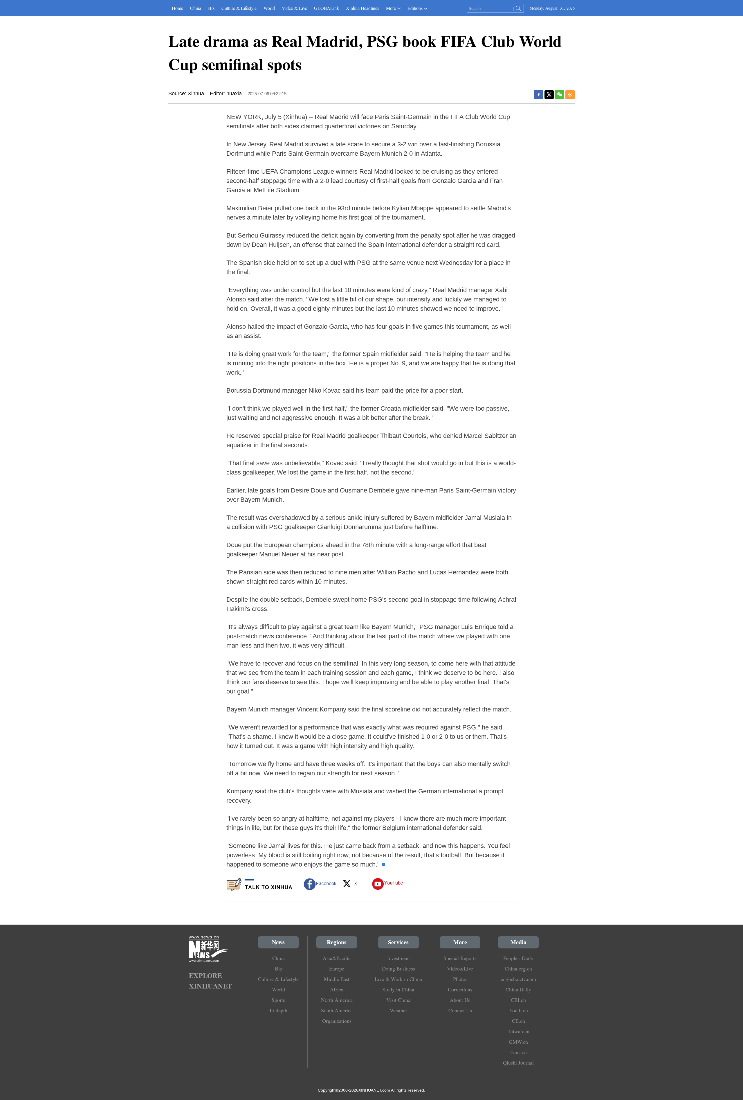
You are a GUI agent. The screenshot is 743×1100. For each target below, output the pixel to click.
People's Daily (518, 958)
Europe (336, 968)
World (269, 8)
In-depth (278, 1010)
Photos (460, 978)
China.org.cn (518, 968)
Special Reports (460, 958)
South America (337, 1010)
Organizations (336, 1020)
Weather (398, 1010)
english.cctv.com (518, 978)
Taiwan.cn (518, 1031)
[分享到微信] (559, 94)
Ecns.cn (518, 1052)
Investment (398, 958)
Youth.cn (518, 1010)
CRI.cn (518, 999)
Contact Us (460, 1010)
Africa (336, 989)
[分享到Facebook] (538, 94)
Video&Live (460, 968)
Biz (211, 8)
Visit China (398, 999)
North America (337, 999)
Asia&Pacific (337, 958)
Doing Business (398, 968)
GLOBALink (326, 8)
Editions (415, 8)
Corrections (460, 989)
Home (177, 8)
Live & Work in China (398, 978)
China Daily (518, 989)
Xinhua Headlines (362, 8)
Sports (278, 999)
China (195, 8)
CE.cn (518, 1020)
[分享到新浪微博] (570, 94)
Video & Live (294, 8)
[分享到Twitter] (549, 94)
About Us (460, 999)
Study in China (398, 989)
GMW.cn (518, 1041)
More (391, 8)
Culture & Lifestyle (239, 8)
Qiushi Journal (518, 1062)
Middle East (336, 978)
